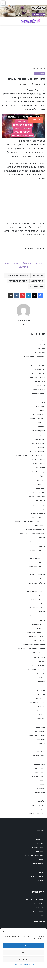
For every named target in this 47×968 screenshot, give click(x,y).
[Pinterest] (22, 295)
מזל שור (42, 620)
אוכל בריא (41, 348)
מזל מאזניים (41, 587)
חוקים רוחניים (40, 488)
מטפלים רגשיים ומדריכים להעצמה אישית (31, 649)
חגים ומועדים (41, 484)
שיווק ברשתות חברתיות (37, 805)
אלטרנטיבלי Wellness (37, 377)
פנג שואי (42, 743)
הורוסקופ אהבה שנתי (38, 431)
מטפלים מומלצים (39, 641)
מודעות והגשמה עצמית (37, 525)
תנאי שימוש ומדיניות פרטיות (26, 965)
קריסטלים (42, 780)
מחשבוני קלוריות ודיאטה (37, 636)
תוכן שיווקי (41, 809)
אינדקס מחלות (40, 369)
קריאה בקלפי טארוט (38, 776)
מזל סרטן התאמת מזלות (37, 599)
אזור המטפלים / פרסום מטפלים (34, 357)
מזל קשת (42, 612)
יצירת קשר (39, 839)
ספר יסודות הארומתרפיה (16, 275)
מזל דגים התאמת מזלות (37, 566)
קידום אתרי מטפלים (38, 768)
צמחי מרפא (41, 760)
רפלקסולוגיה (41, 801)
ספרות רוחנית (40, 690)
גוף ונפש (42, 402)
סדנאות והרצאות (39, 686)
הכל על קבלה (40, 468)
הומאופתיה (41, 427)
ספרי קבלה (41, 706)
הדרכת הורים (40, 422)
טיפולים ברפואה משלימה (37, 497)
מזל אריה (42, 538)
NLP (43, 340)
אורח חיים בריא (40, 353)
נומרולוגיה (41, 678)
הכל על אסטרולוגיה (38, 460)
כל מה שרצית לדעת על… (36, 505)
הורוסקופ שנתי (40, 447)
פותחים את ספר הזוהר (37, 723)
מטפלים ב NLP (38, 911)
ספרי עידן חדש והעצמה (37, 702)
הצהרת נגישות (38, 864)
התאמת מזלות (40, 480)
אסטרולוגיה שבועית (38, 394)
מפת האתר (39, 851)
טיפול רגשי (39, 907)
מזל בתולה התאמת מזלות (36, 550)
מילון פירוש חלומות (39, 657)
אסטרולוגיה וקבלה (39, 390)
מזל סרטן (42, 595)
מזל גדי (42, 554)
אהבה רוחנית (40, 344)
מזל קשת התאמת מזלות (37, 616)
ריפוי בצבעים (41, 789)
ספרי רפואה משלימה (17, 281)
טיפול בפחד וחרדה (39, 492)
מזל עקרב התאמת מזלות (36, 608)
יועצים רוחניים (38, 903)
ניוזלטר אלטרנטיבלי (36, 847)
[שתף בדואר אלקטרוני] (10, 295)
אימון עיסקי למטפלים (38, 365)
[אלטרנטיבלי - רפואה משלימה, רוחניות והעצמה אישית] (31, 21)
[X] (34, 295)
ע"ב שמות (42, 715)
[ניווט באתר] (44, 22)
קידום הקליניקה (40, 772)
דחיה (23, 952)
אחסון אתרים (38, 868)
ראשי (42, 68)
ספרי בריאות (34, 68)
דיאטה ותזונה (40, 406)
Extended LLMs (37, 876)
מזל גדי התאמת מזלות (37, 558)
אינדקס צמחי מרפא (38, 373)
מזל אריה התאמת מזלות (37, 542)
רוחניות (42, 784)
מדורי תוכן (39, 843)
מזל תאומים (41, 628)
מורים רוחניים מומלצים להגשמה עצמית (32, 534)
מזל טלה (42, 579)
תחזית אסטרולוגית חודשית (36, 813)
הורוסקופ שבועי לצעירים (37, 443)
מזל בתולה (41, 546)
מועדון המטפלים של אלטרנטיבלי (34, 529)
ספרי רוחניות (41, 710)
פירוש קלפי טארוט (39, 731)
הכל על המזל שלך (39, 464)
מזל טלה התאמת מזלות (37, 583)
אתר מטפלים (38, 880)
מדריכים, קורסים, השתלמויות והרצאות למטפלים (29, 521)
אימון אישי (42, 361)
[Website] (23, 324)
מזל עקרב (41, 603)
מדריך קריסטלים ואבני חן (37, 517)
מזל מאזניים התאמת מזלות (36, 591)
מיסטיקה (42, 661)
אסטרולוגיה (41, 385)
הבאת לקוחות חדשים (38, 414)
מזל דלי (42, 571)
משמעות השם (40, 673)
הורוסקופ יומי (41, 435)
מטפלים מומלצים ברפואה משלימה (34, 645)
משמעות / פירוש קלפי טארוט (35, 669)
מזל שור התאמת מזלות (37, 624)
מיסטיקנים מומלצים (38, 665)
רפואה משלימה (40, 793)
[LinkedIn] (28, 295)
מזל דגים (42, 562)
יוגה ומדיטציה (40, 501)
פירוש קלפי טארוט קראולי (36, 735)
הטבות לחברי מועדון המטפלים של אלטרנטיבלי (30, 455)
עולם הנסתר (41, 719)
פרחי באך (42, 747)
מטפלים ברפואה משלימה (34, 899)
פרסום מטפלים (40, 752)
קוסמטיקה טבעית (39, 764)
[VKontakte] (16, 295)
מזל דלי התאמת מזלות (37, 575)
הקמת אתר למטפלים (38, 472)
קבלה (23, 945)
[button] (4, 931)
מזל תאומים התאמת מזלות (36, 632)
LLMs (41, 872)
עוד (42, 915)
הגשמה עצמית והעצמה (37, 418)
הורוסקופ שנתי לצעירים (37, 451)
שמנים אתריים (36, 286)
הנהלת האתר (38, 84)
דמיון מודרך (41, 410)
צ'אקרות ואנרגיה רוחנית (37, 756)
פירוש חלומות (40, 727)
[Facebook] (40, 295)
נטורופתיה (41, 682)
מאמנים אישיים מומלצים (37, 513)
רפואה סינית (41, 797)
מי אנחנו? (39, 831)
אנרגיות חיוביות (40, 381)
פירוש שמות (41, 739)
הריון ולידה (41, 476)
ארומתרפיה (37, 275)
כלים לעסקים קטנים (38, 509)
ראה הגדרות (23, 959)
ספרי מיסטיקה (40, 698)
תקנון (16, 965)
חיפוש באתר (39, 835)
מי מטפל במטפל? (39, 653)
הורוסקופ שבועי (40, 439)
